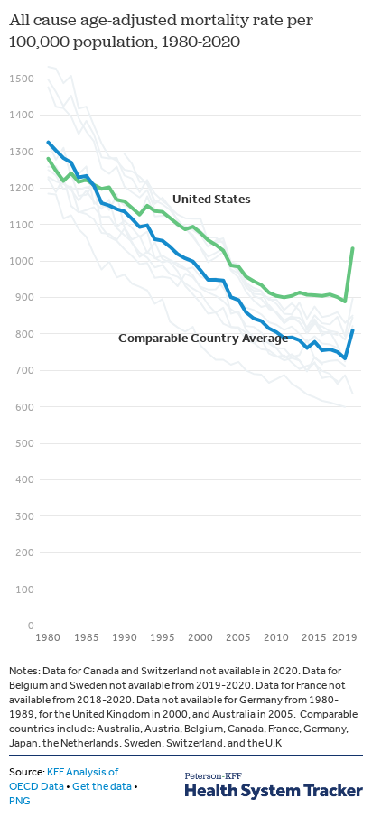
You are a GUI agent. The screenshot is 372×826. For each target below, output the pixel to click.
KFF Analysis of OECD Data (63, 779)
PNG (20, 801)
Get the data (102, 786)
